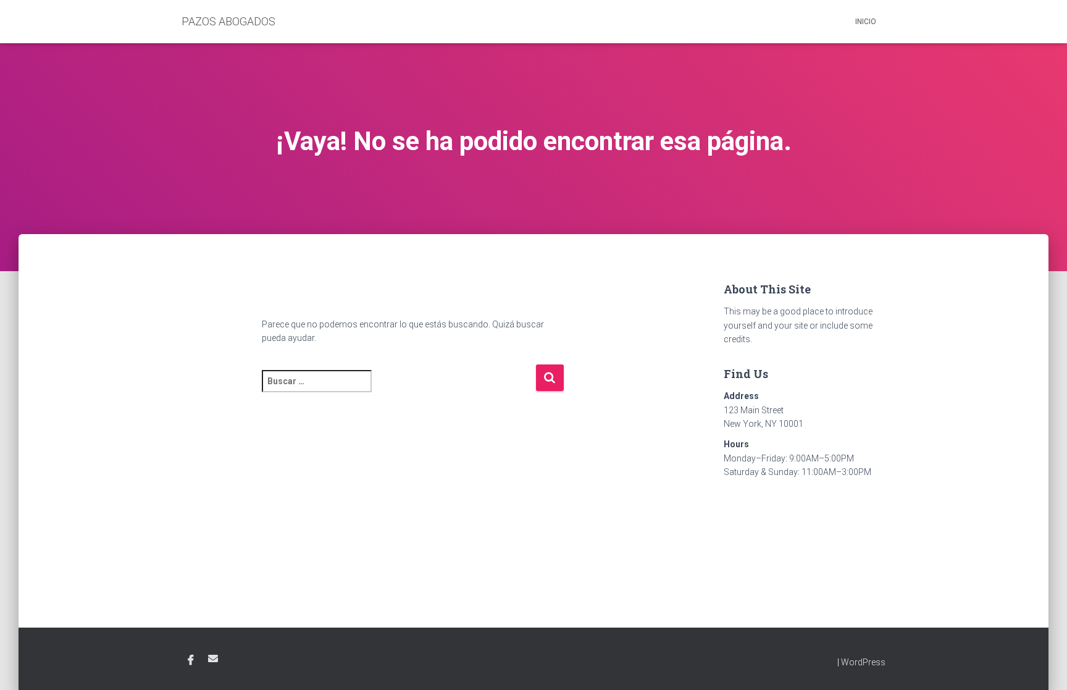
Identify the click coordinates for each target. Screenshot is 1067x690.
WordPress (863, 662)
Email (213, 658)
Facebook (191, 660)
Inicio (865, 21)
